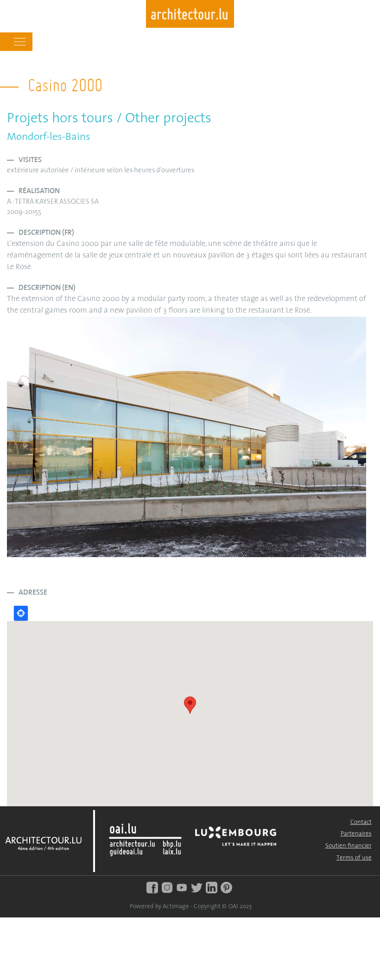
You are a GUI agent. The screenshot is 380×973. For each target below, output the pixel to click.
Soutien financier (348, 846)
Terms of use (354, 858)
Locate (21, 613)
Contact (361, 822)
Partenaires (356, 834)
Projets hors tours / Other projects (109, 119)
